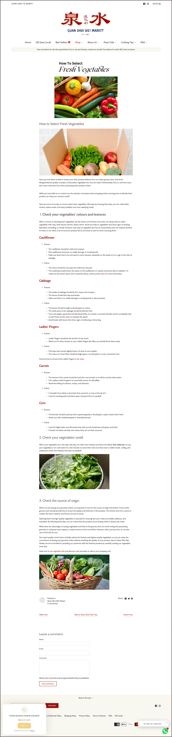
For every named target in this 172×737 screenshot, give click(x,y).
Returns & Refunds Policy (51, 716)
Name (41, 639)
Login (14, 4)
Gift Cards (119, 716)
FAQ (110, 716)
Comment (43, 658)
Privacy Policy (84, 716)
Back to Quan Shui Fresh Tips (86, 615)
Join (20, 4)
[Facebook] (144, 3)
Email (41, 649)
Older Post (43, 615)
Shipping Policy (70, 716)
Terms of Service (99, 716)
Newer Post (128, 615)
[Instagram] (148, 3)
